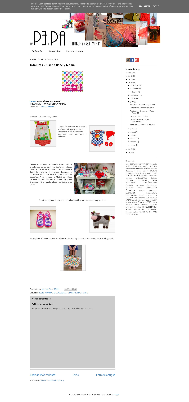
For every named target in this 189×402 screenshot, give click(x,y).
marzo (133, 138)
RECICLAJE (153, 205)
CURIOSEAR (142, 180)
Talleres (129, 212)
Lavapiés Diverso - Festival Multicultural (140, 120)
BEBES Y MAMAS (46, 293)
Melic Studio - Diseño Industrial (142, 107)
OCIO (148, 202)
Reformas (129, 207)
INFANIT (33, 101)
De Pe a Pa (37, 51)
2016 (130, 76)
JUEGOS (141, 195)
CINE (149, 173)
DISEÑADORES (60, 293)
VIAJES (155, 212)
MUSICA (154, 200)
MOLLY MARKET (48, 106)
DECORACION (131, 183)
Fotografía (129, 187)
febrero (133, 142)
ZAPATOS (134, 214)
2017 (130, 73)
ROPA (128, 209)
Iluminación (153, 190)
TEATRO (142, 212)
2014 (130, 82)
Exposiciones (152, 185)
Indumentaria (151, 193)
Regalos (137, 207)
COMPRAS (144, 176)
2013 (130, 149)
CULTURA (129, 180)
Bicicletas (154, 169)
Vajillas (148, 212)
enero (133, 145)
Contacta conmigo (74, 51)
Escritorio (129, 185)
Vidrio (128, 214)
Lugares (129, 197)
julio (132, 101)
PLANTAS (144, 205)
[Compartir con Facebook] (73, 289)
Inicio (76, 375)
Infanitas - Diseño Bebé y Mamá (142, 104)
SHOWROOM (139, 209)
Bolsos (145, 171)
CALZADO (153, 171)
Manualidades (139, 198)
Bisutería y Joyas (133, 171)
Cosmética (153, 176)
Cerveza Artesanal (140, 173)
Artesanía (135, 168)
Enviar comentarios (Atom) (52, 380)
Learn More (144, 6)
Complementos (133, 175)
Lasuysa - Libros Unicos (139, 116)
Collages (154, 173)
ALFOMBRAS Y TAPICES (140, 164)
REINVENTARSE (81, 293)
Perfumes (129, 205)
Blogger (116, 394)
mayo (132, 132)
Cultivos (154, 178)
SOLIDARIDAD (152, 209)
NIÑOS (134, 202)
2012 (130, 152)
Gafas (140, 187)
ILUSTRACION (130, 193)
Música (128, 202)
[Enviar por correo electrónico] (65, 289)
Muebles (148, 200)
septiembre (135, 95)
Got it (156, 6)
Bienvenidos (54, 51)
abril (132, 135)
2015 (130, 79)
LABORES (149, 195)
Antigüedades (152, 164)
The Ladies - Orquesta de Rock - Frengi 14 (142, 112)
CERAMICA (129, 173)
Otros (155, 202)
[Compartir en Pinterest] (75, 289)
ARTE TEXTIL (148, 166)
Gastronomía (152, 187)
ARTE (140, 166)
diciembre (134, 85)
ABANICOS (129, 164)
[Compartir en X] (70, 289)
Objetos (141, 202)
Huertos (142, 190)
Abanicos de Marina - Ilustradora (142, 125)
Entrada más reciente (42, 375)
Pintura (136, 205)
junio (132, 129)
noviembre (134, 88)
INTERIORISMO (131, 195)
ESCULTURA (140, 185)
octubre (133, 92)
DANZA (154, 180)
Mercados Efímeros (138, 200)
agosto (133, 98)
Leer (155, 195)
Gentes (71, 293)
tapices (135, 212)
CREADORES (141, 177)
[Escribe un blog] (68, 289)
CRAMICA (129, 178)
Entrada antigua (105, 375)
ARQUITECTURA (131, 166)
